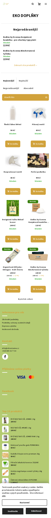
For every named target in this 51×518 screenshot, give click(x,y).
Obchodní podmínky (10, 319)
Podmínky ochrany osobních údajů (16, 323)
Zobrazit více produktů (24, 65)
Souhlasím (13, 511)
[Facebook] (5, 357)
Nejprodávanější (11, 88)
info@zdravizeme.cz (10, 348)
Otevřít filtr (9, 97)
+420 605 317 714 (9, 351)
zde (3, 495)
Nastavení (24, 502)
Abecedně (28, 88)
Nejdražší (23, 80)
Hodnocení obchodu (10, 329)
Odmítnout (36, 511)
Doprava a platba (9, 326)
